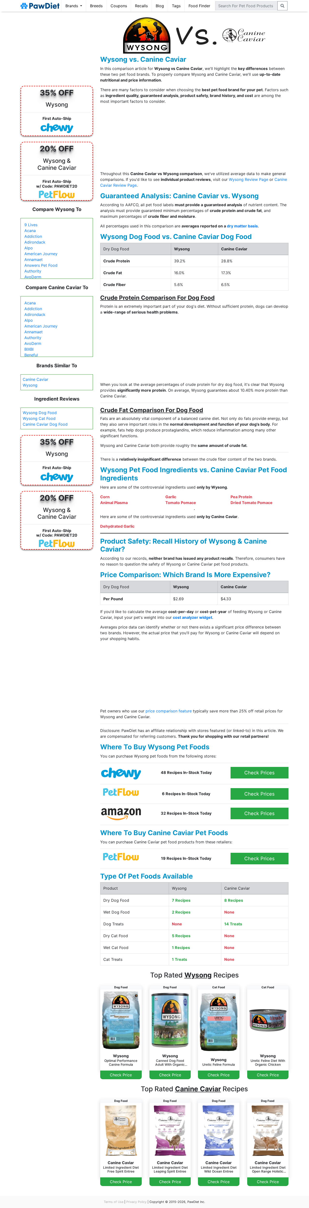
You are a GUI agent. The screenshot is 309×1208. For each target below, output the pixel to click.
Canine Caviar (35, 379)
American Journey (40, 253)
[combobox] (246, 5)
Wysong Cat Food (39, 418)
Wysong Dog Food (40, 412)
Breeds (96, 5)
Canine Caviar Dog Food (45, 424)
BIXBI (29, 349)
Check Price (121, 1074)
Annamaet (33, 259)
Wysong (30, 385)
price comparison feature (169, 711)
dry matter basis (242, 226)
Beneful (31, 355)
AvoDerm (32, 276)
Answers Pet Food (40, 265)
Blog (160, 5)
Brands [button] (72, 5)
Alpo (28, 248)
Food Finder (199, 5)
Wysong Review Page (248, 179)
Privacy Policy (136, 1202)
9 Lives (30, 224)
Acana (30, 230)
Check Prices (259, 773)
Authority (32, 271)
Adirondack (34, 242)
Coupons (119, 5)
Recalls (141, 5)
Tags (176, 5)
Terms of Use (113, 1202)
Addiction (33, 236)
